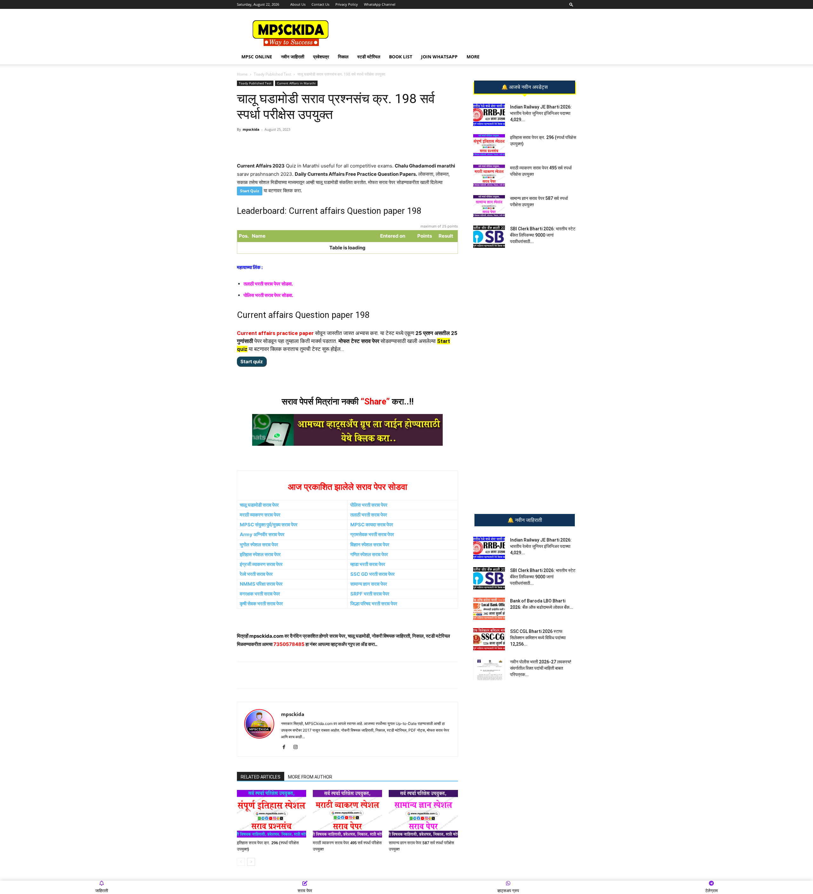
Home (242, 74)
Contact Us (320, 4)
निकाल (343, 57)
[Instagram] (297, 747)
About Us (298, 4)
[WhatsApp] (281, 143)
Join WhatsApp (439, 57)
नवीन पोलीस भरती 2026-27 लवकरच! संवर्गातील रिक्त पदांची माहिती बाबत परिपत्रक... (540, 668)
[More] (340, 143)
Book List (400, 57)
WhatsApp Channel (379, 4)
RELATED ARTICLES (260, 776)
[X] (325, 143)
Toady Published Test (272, 74)
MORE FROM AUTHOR (310, 776)
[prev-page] (241, 862)
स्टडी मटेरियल (368, 57)
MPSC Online (256, 57)
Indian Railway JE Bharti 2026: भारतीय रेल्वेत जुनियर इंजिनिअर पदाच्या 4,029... (541, 113)
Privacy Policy (346, 4)
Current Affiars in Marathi (296, 83)
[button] (571, 4)
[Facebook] (311, 143)
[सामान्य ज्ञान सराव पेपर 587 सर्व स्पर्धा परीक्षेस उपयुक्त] (423, 814)
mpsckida (251, 129)
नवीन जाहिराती (292, 57)
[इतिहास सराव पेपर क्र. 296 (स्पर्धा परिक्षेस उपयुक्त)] (271, 814)
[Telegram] (296, 143)
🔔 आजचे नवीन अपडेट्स (524, 87)
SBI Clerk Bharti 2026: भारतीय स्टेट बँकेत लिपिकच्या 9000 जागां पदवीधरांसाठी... (542, 235)
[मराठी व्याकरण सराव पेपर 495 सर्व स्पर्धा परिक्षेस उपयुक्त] (347, 814)
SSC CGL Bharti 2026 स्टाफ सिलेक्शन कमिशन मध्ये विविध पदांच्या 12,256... (538, 638)
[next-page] (251, 862)
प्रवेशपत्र (321, 57)
